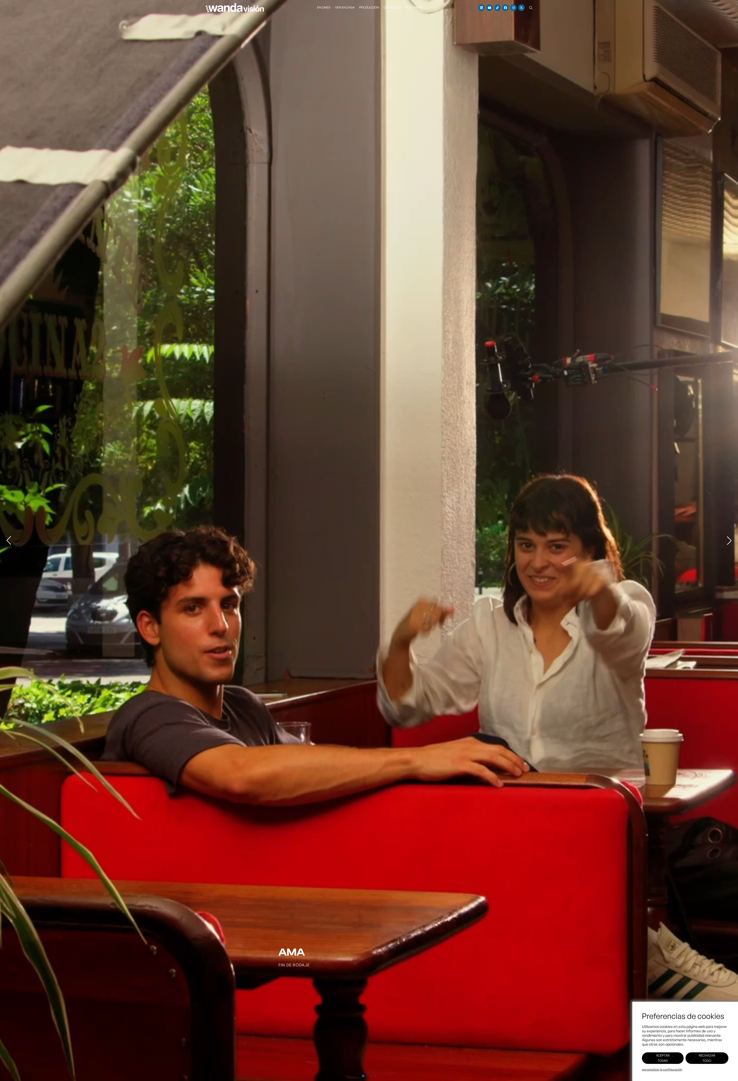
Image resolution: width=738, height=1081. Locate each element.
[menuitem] (323, 7)
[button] (530, 7)
